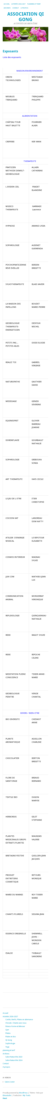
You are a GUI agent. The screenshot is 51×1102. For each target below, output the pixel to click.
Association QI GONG (25, 16)
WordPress (23, 1093)
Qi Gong (8, 1040)
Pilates (7, 1033)
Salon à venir (10, 1082)
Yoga (7, 1047)
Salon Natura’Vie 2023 (13, 1057)
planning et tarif (34, 4)
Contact (15, 8)
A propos (24, 8)
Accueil (7, 4)
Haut (5, 1098)
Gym (7, 1030)
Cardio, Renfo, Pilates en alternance (19, 1019)
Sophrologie (10, 1043)
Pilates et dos (10, 1037)
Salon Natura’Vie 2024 (13, 1060)
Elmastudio (7, 1095)
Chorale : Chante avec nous (15, 1023)
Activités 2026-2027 (18, 4)
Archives (7, 8)
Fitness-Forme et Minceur (15, 1026)
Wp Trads (26, 1095)
